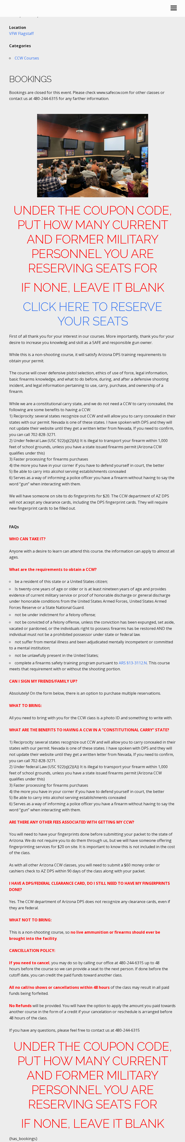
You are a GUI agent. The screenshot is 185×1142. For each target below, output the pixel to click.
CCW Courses (27, 58)
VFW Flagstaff (21, 33)
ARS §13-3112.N (133, 663)
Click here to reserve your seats (92, 314)
